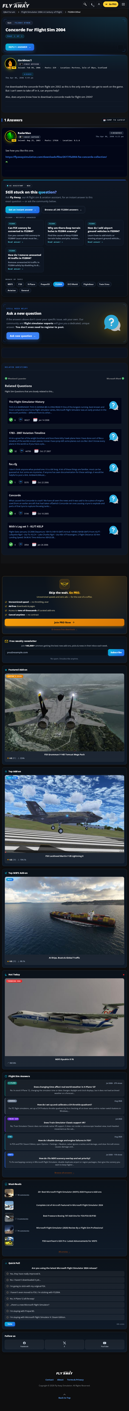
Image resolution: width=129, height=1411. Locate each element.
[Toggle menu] (123, 4)
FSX (20, 284)
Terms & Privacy (75, 1379)
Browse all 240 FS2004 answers (63, 209)
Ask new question (23, 336)
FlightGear (89, 284)
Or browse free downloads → (64, 629)
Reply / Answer (18, 47)
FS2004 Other (74, 12)
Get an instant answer (22, 209)
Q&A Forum (9, 12)
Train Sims (104, 284)
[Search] (85, 4)
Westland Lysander (17, 378)
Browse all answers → (64, 1173)
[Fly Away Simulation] (16, 4)
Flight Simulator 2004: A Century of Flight (41, 12)
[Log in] (99, 4)
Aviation (12, 290)
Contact (49, 1379)
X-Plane (31, 284)
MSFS (10, 284)
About (60, 1379)
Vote (10, 1324)
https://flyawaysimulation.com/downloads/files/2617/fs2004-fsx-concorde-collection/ (56, 156)
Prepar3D (45, 284)
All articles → (64, 1252)
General (25, 290)
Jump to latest (116, 120)
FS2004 (58, 284)
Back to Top (64, 1397)
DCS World (73, 284)
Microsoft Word (114, 378)
